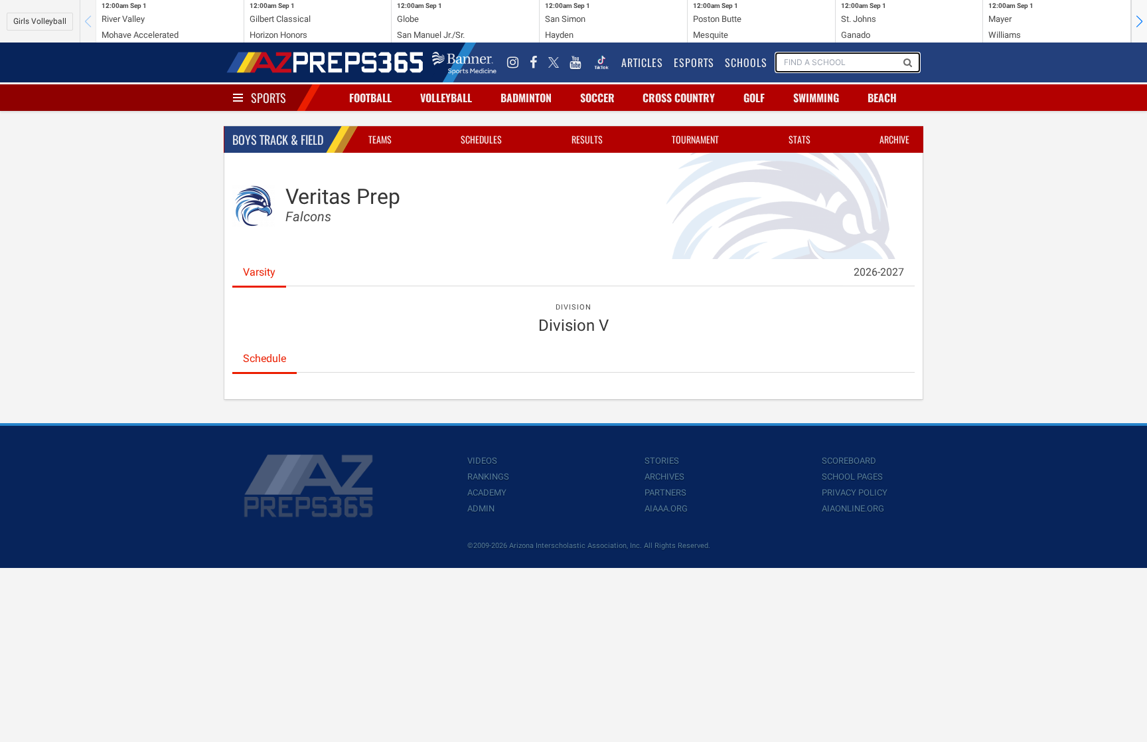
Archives (664, 477)
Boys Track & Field (277, 139)
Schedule (264, 358)
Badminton (526, 98)
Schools (746, 62)
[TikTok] (601, 62)
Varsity (259, 272)
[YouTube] (575, 62)
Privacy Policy (854, 493)
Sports (268, 97)
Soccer (597, 98)
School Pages (852, 477)
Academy (486, 493)
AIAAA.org (666, 508)
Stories (662, 461)
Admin (481, 508)
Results (587, 139)
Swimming (816, 98)
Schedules (481, 139)
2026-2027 (879, 272)
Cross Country (679, 98)
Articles (642, 62)
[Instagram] (513, 62)
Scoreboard (849, 461)
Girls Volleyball (39, 21)
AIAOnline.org (853, 508)
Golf (754, 98)
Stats (799, 139)
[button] (1139, 21)
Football (370, 98)
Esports (694, 62)
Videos (482, 461)
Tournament (695, 139)
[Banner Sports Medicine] (464, 62)
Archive (894, 139)
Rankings (488, 477)
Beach (882, 98)
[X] (554, 62)
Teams (380, 139)
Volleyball (446, 98)
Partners (665, 493)
